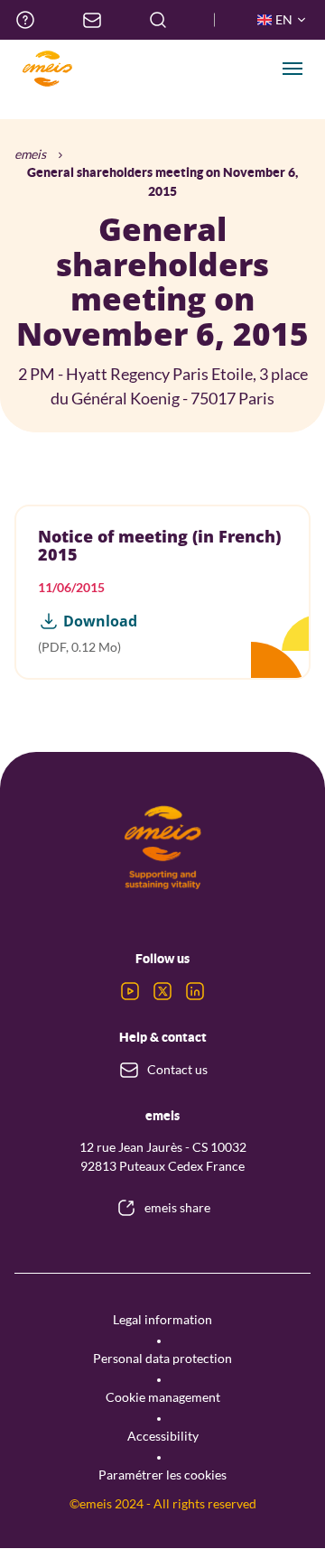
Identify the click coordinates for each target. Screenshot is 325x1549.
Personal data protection (162, 1358)
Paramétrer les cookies (162, 1474)
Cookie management (163, 1397)
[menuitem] (25, 20)
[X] (162, 991)
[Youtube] (130, 991)
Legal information (162, 1319)
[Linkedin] (195, 991)
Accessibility (163, 1435)
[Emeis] (46, 68)
